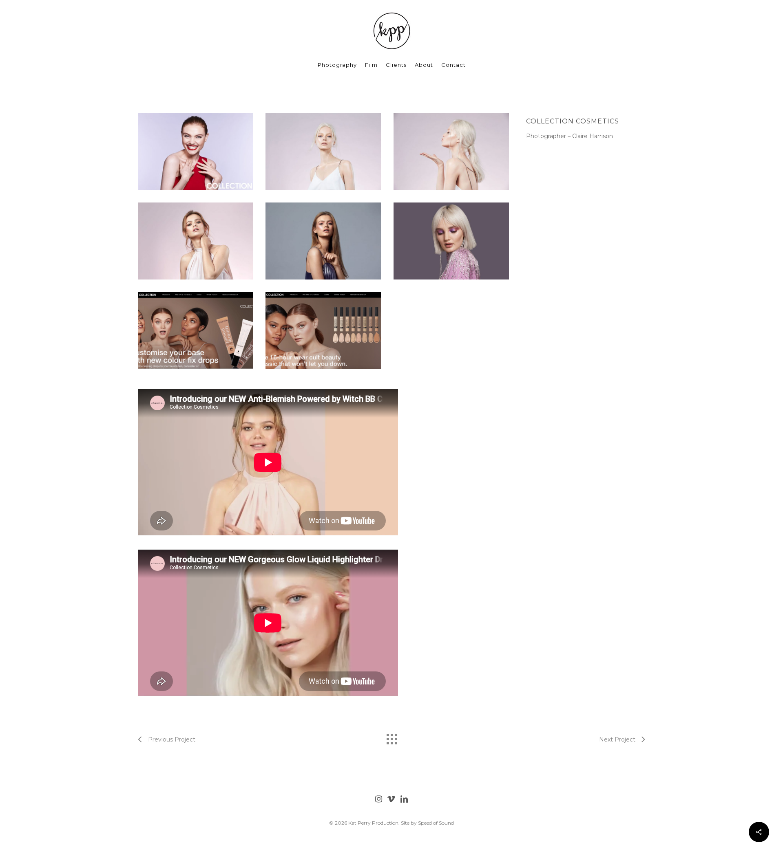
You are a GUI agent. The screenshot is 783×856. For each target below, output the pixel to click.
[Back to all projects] (391, 737)
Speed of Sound (436, 823)
